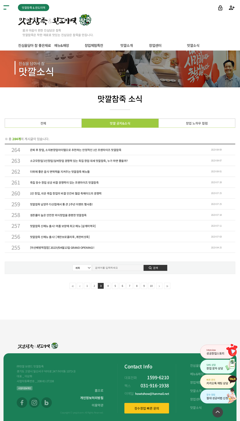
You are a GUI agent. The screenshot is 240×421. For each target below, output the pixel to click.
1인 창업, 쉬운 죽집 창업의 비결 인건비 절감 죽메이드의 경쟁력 (66, 193)
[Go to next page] (159, 286)
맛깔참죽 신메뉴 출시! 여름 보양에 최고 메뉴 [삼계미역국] (63, 226)
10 (151, 286)
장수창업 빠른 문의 (146, 408)
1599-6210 (158, 377)
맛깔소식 (193, 45)
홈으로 (99, 390)
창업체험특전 (94, 45)
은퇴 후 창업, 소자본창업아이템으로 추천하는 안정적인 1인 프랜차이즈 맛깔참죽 (75, 150)
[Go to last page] (167, 286)
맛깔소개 (126, 45)
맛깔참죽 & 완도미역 (33, 7)
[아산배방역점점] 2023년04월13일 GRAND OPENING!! (62, 247)
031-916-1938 (155, 385)
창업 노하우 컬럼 (197, 123)
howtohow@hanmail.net (152, 393)
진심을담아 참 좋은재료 (34, 45)
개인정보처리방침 (91, 397)
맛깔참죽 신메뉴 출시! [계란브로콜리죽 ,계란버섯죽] (60, 237)
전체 (43, 123)
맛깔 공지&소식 (120, 123)
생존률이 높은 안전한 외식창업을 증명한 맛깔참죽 (58, 215)
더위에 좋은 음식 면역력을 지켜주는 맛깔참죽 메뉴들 (60, 171)
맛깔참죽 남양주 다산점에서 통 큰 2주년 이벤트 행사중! (61, 204)
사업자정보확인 (24, 388)
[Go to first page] (73, 286)
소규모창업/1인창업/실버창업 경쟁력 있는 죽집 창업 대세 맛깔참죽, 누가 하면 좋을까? (79, 161)
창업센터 (155, 45)
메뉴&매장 (61, 45)
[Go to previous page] (80, 286)
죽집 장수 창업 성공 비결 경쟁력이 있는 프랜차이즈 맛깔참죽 (64, 182)
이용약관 (97, 405)
